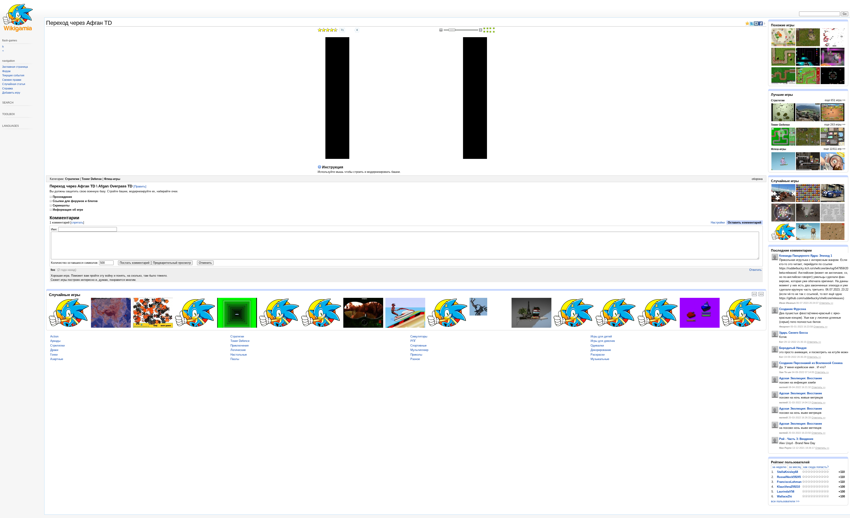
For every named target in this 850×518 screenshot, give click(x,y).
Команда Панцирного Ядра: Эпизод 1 (805, 255)
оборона (757, 179)
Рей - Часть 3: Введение (796, 439)
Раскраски (598, 354)
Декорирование (601, 350)
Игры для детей (601, 336)
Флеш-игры (112, 179)
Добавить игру (11, 92)
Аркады (55, 341)
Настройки (718, 222)
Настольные (238, 354)
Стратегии (72, 179)
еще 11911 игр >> (834, 149)
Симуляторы (418, 336)
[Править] (139, 186)
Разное (415, 359)
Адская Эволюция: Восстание (800, 378)
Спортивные (418, 345)
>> (761, 294)
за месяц (795, 467)
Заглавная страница (15, 66)
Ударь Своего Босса (793, 332)
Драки (54, 350)
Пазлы (234, 359)
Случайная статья (13, 84)
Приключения (239, 345)
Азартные (56, 359)
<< (754, 294)
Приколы (416, 354)
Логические (238, 350)
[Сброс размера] (486, 30)
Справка (7, 88)
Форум (6, 71)
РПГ (413, 341)
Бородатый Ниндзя (793, 348)
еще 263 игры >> (834, 124)
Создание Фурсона (792, 309)
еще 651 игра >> (835, 100)
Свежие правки (11, 79)
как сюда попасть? (816, 467)
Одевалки (597, 345)
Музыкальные (600, 359)
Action (54, 336)
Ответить (755, 270)
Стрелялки (57, 345)
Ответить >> (826, 303)
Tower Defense (92, 179)
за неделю (779, 467)
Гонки (54, 354)
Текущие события (13, 75)
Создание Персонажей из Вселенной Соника (810, 363)
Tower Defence (239, 341)
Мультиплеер (419, 350)
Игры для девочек (603, 341)
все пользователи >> (785, 501)
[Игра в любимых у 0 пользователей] (351, 30)
